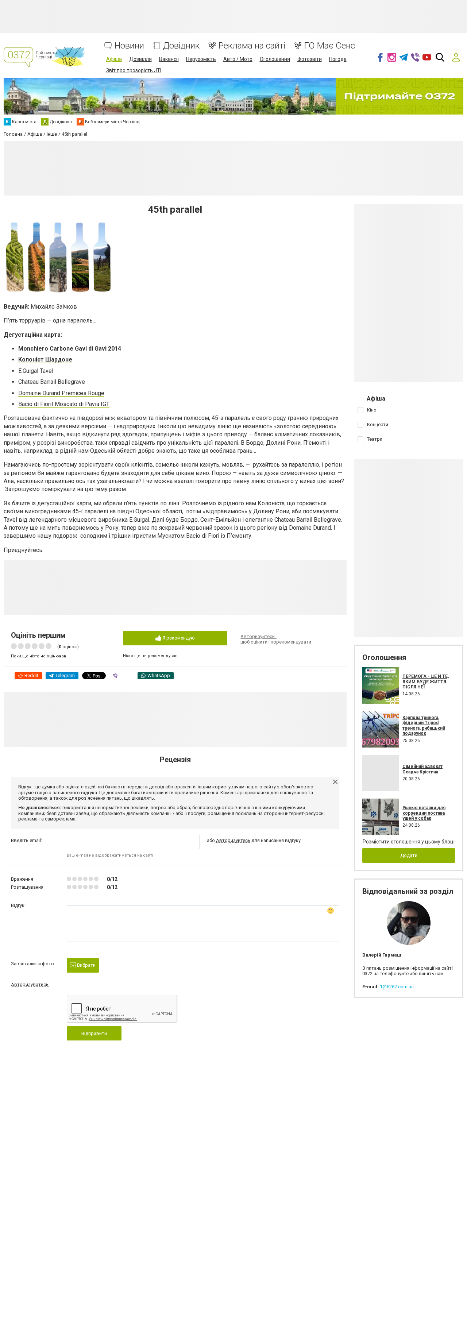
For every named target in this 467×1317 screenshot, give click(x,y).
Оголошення (275, 59)
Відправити (94, 1033)
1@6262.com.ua (397, 986)
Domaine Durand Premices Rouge (61, 393)
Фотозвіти (309, 59)
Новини (129, 46)
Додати (408, 855)
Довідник (181, 46)
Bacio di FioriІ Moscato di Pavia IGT (63, 404)
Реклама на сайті (252, 46)
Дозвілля (140, 59)
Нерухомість (201, 59)
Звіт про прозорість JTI (133, 70)
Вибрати (86, 965)
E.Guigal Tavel (35, 370)
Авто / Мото (237, 59)
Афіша (114, 59)
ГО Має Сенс (329, 46)
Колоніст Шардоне (45, 359)
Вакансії (169, 59)
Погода (338, 59)
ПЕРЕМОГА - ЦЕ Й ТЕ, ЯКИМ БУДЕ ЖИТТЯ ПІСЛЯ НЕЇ (425, 682)
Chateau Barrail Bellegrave (51, 381)
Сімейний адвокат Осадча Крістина (422, 769)
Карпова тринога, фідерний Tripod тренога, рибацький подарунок (423, 725)
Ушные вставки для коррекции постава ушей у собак (423, 813)
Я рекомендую (178, 638)
